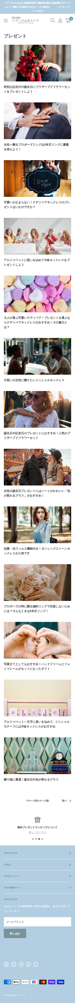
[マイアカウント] (60, 20)
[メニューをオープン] (6, 20)
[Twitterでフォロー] (14, 964)
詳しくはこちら (37, 832)
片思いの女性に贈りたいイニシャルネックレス (34, 380)
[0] (68, 20)
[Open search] (53, 20)
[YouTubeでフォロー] (35, 964)
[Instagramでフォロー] (21, 964)
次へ (64, 800)
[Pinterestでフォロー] (28, 964)
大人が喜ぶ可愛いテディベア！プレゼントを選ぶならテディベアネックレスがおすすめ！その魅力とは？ (37, 322)
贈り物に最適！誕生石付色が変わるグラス (31, 779)
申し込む (15, 933)
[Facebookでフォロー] (6, 964)
